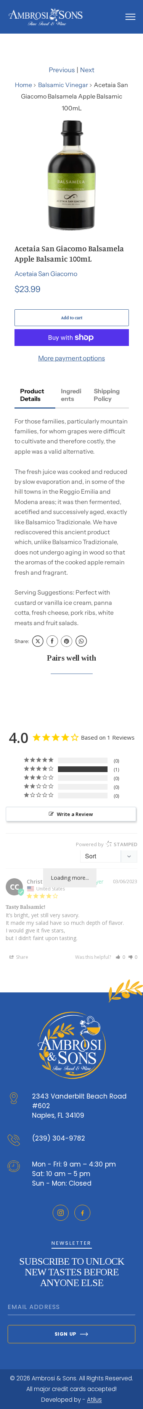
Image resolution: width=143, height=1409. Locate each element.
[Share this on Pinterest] (66, 641)
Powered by (106, 844)
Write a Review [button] (75, 814)
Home (23, 85)
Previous (62, 70)
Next (87, 70)
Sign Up (66, 1334)
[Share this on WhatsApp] (81, 641)
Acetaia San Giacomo (45, 274)
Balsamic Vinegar (63, 85)
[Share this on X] (37, 641)
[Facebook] (82, 1213)
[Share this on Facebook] (52, 641)
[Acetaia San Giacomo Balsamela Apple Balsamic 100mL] (71, 175)
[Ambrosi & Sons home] (46, 17)
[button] (120, 957)
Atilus (94, 1400)
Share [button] (21, 957)
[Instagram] (61, 1213)
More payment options (71, 358)
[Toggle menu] (130, 16)
